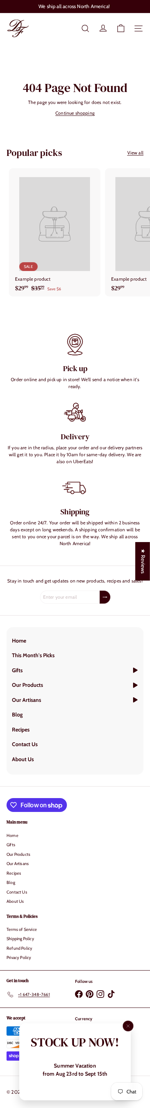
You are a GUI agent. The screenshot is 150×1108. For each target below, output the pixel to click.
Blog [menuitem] (17, 714)
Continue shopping (75, 113)
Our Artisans (18, 863)
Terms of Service (22, 929)
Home (12, 835)
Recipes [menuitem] (21, 729)
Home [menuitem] (19, 640)
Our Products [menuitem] (27, 684)
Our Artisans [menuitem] (26, 699)
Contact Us (17, 892)
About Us (15, 901)
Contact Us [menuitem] (25, 744)
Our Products (18, 854)
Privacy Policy (19, 957)
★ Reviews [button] (143, 561)
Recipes (14, 873)
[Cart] (121, 28)
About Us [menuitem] (23, 759)
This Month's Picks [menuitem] (33, 655)
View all (135, 153)
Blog (11, 882)
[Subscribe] (105, 597)
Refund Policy (19, 948)
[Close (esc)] (128, 1026)
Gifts (11, 844)
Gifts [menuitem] (17, 670)
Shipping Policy (20, 938)
